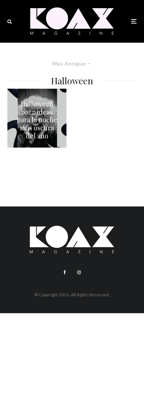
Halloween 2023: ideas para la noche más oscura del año (37, 120)
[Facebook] (65, 272)
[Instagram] (79, 272)
